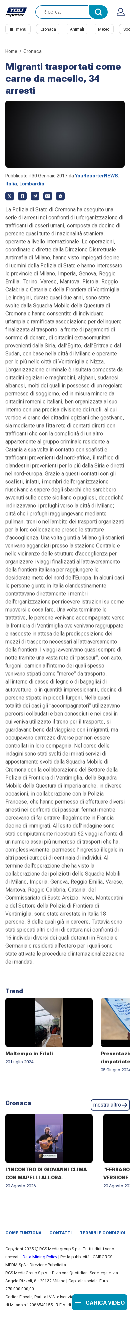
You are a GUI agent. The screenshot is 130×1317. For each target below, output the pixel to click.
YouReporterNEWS (96, 175)
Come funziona (23, 1233)
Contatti (60, 1233)
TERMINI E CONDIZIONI (104, 1233)
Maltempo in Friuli (29, 1054)
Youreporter (16, 12)
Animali (77, 29)
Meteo (103, 29)
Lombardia (31, 183)
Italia (11, 183)
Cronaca (48, 29)
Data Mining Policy (40, 1257)
